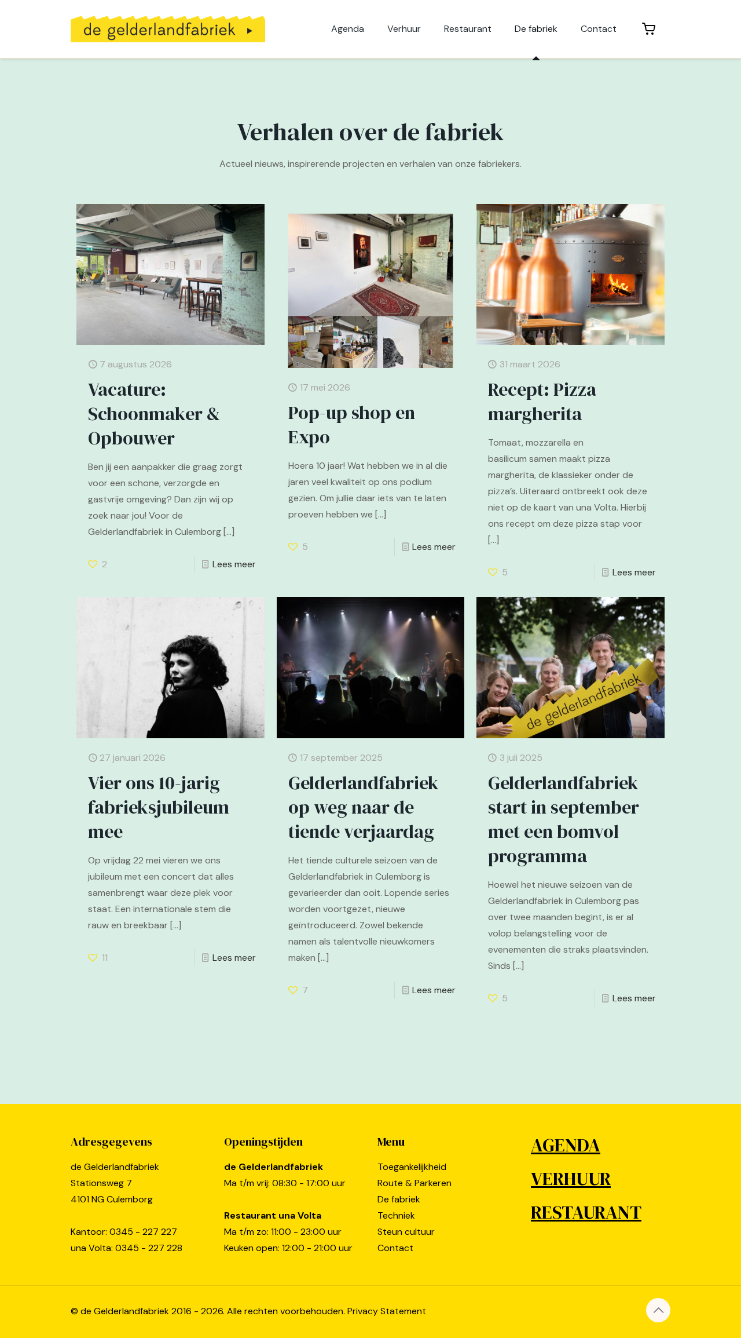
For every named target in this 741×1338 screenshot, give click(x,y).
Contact (395, 1248)
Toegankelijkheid (411, 1167)
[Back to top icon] (658, 1310)
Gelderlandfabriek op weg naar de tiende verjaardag (363, 807)
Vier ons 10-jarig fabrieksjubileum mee (158, 807)
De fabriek (398, 1199)
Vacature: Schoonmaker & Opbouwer (154, 414)
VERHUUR (571, 1178)
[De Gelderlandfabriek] (168, 29)
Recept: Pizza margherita (542, 401)
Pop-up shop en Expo (351, 425)
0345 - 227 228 (148, 1248)
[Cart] (649, 29)
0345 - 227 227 (143, 1232)
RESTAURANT (586, 1212)
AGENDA (565, 1145)
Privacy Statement (386, 1311)
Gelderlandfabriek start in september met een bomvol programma (563, 819)
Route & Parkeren (414, 1183)
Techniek (396, 1215)
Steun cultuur (406, 1232)
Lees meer (234, 564)
